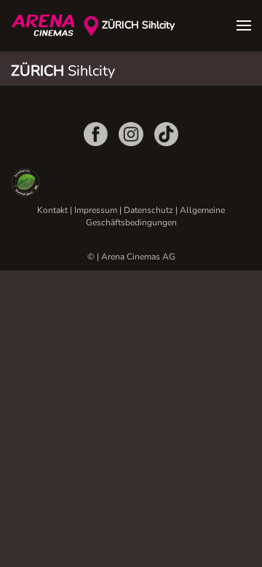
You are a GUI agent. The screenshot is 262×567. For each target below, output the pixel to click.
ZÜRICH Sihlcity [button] (138, 25)
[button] (244, 25)
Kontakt (52, 210)
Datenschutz (148, 210)
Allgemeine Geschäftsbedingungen (156, 216)
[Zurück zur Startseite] (47, 25)
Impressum (95, 210)
